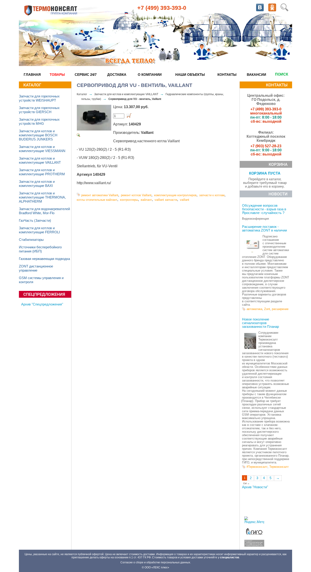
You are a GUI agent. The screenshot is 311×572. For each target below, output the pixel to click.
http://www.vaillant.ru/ (94, 183)
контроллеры (129, 199)
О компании (150, 74)
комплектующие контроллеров (175, 195)
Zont (267, 309)
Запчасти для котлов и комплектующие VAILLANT (126, 94)
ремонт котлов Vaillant (136, 195)
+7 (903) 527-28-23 (265, 146)
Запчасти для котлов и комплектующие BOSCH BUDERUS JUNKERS (38, 135)
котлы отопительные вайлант (97, 199)
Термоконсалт (279, 466)
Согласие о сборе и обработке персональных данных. (155, 562)
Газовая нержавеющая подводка (44, 259)
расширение (280, 309)
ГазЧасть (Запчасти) (35, 220)
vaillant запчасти (166, 199)
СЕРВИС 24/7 (86, 74)
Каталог (82, 94)
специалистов (229, 557)
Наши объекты (190, 74)
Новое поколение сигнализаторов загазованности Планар (260, 323)
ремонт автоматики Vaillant (99, 195)
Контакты (227, 74)
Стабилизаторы (31, 240)
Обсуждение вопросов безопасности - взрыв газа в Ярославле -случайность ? (264, 209)
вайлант (146, 199)
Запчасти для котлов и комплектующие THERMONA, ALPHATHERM (42, 197)
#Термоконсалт (257, 466)
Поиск (281, 74)
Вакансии (256, 74)
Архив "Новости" (255, 487)
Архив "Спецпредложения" (42, 304)
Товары (57, 74)
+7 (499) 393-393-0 (161, 8)
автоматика (254, 309)
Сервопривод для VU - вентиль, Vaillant (134, 99)
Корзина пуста (264, 173)
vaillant (184, 199)
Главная (32, 74)
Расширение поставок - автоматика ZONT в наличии (264, 228)
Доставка (116, 74)
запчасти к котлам (211, 195)
